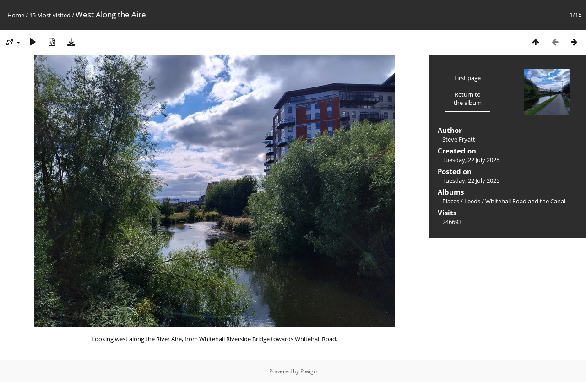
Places (450, 201)
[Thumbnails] (535, 42)
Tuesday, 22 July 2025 (470, 160)
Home (15, 15)
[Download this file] (71, 42)
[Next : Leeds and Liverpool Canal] (574, 42)
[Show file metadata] (51, 42)
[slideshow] (32, 42)
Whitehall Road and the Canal (525, 201)
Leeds (472, 201)
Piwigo (308, 371)
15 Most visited (50, 15)
